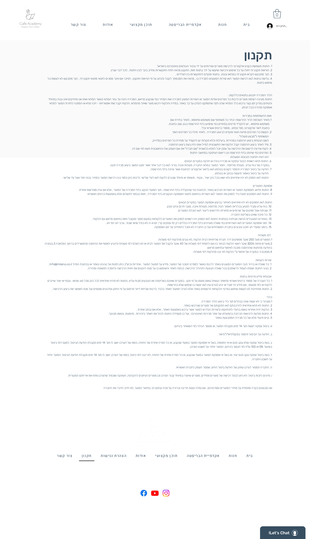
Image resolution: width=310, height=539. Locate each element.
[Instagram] (166, 493)
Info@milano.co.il (60, 264)
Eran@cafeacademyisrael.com (155, 472)
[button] (277, 13)
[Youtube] (154, 493)
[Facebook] (143, 493)
